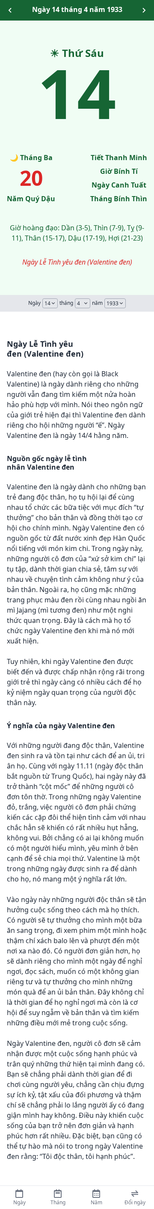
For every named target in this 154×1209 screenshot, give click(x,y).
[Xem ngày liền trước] (10, 10)
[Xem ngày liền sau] (144, 10)
